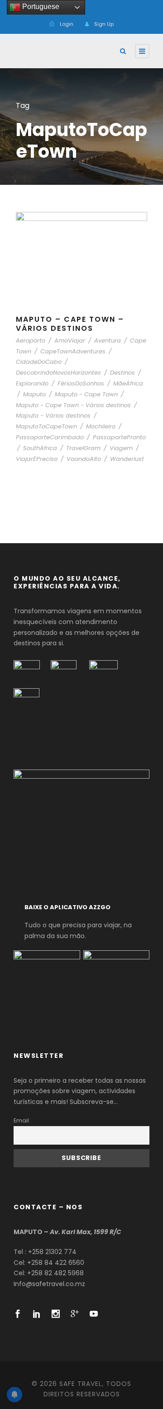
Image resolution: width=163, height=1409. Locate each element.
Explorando (32, 383)
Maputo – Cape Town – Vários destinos (70, 323)
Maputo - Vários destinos (53, 415)
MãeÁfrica (128, 383)
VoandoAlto (84, 459)
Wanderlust (127, 459)
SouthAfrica (40, 448)
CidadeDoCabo (39, 361)
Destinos (122, 372)
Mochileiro (100, 426)
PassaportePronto (119, 437)
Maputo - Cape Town (86, 394)
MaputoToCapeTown (46, 426)
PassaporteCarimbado (50, 437)
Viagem (121, 448)
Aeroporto (30, 340)
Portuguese (39, 6)
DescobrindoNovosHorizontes (58, 372)
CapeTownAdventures (72, 351)
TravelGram (83, 448)
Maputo (34, 394)
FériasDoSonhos (81, 383)
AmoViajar (69, 340)
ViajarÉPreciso (37, 459)
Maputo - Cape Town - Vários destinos (73, 405)
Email (21, 1120)
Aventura (107, 340)
